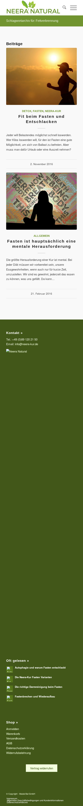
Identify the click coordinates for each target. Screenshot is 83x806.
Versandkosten (15, 738)
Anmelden (12, 729)
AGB (9, 743)
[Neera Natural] (34, 7)
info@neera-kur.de (26, 344)
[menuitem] (62, 7)
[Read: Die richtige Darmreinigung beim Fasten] (9, 688)
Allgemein (42, 235)
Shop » (12, 722)
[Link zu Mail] (74, 793)
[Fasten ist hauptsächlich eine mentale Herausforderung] (41, 201)
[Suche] (62, 7)
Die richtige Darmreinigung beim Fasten (38, 687)
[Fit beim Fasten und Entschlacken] (41, 76)
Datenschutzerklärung (20, 748)
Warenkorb (13, 734)
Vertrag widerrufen (41, 768)
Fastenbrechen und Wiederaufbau (35, 696)
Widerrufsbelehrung (18, 753)
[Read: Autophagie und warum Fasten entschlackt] (9, 669)
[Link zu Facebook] (68, 793)
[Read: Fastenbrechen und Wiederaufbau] (9, 698)
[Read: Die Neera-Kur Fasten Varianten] (9, 679)
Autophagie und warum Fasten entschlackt (40, 667)
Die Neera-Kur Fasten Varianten (33, 677)
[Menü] (71, 7)
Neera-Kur (53, 111)
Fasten (38, 111)
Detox (26, 111)
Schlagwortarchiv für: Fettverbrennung (32, 20)
